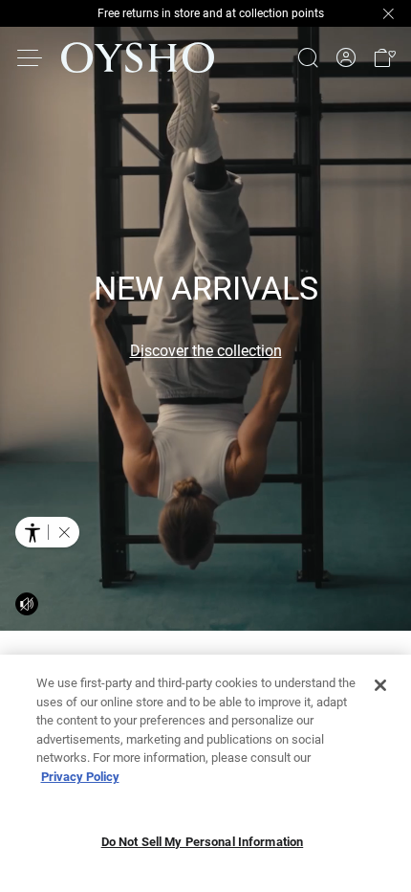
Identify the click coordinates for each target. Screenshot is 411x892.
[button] (384, 57)
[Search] (307, 57)
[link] (346, 58)
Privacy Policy (80, 776)
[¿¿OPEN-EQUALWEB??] (47, 532)
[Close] (380, 685)
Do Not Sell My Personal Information (202, 842)
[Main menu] (30, 57)
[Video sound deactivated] (26, 603)
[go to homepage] (137, 57)
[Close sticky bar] (388, 13)
